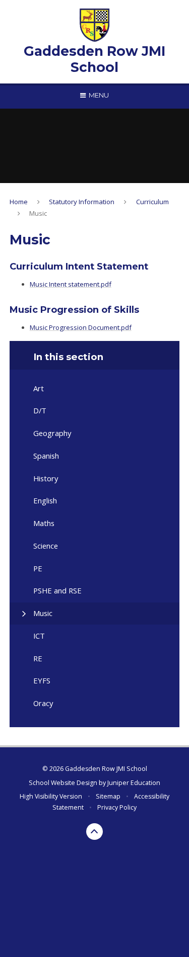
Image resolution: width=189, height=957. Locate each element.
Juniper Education (133, 782)
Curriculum (152, 201)
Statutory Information (81, 201)
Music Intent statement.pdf (70, 284)
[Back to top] (94, 831)
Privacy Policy (117, 807)
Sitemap (108, 796)
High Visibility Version (51, 796)
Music (38, 213)
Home (19, 201)
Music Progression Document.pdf (81, 327)
